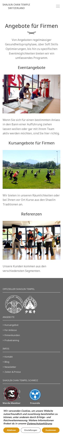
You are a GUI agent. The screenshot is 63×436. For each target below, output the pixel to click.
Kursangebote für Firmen (32, 142)
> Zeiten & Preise (12, 371)
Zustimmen (51, 430)
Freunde (35, 403)
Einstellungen (30, 430)
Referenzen (31, 214)
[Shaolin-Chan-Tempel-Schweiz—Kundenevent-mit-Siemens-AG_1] (31, 240)
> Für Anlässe (10, 330)
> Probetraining (11, 340)
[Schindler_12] (31, 94)
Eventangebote (31, 67)
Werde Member (11, 403)
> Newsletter (9, 366)
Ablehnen (11, 430)
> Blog (6, 361)
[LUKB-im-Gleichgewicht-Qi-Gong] (31, 169)
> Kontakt (8, 356)
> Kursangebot (10, 325)
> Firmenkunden (11, 335)
